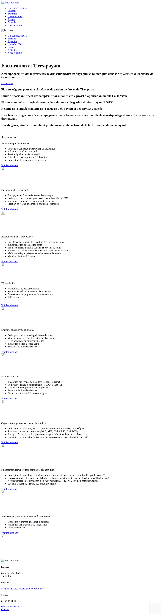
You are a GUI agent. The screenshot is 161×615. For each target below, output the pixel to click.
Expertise (12, 13)
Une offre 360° (15, 16)
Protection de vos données (31, 588)
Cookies (5, 609)
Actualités (12, 22)
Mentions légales (9, 588)
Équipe (11, 19)
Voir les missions (9, 165)
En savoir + (7, 83)
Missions (12, 10)
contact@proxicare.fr (11, 606)
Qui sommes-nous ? (17, 8)
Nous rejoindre (15, 25)
